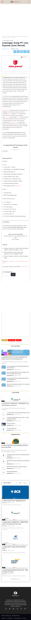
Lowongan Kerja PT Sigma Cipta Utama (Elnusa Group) (18, 412)
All (16, 482)
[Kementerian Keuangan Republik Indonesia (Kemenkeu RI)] (3, 461)
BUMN (9, 113)
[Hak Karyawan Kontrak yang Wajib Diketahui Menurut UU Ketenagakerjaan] (3, 379)
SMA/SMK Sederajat (15, 36)
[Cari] (13, 274)
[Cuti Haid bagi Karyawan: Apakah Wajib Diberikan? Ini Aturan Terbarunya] (3, 367)
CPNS (17, 113)
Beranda (4, 36)
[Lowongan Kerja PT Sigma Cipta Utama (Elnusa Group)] (3, 413)
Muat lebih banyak (15, 579)
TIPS (3, 354)
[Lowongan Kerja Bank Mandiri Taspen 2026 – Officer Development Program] (3, 418)
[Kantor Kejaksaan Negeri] (3, 472)
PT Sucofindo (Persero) (11, 428)
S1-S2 (18, 117)
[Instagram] (9, 608)
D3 (8, 117)
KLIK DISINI (25, 266)
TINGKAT (8, 36)
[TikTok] (21, 608)
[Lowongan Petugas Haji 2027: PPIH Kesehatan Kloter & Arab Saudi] (3, 455)
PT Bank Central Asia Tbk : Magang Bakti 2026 (13, 500)
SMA (6, 117)
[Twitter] (24, 51)
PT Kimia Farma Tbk (11, 423)
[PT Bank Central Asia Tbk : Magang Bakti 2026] (15, 492)
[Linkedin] (28, 51)
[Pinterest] (17, 608)
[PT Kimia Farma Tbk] (3, 424)
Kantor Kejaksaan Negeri (12, 471)
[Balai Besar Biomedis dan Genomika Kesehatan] (3, 467)
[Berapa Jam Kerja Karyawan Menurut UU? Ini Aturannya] (3, 384)
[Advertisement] (15, 19)
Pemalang (18, 186)
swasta (18, 340)
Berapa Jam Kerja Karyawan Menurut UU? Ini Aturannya (18, 384)
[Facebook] (14, 51)
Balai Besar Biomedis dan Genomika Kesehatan (17, 466)
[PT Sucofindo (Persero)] (3, 429)
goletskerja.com (5, 48)
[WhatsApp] (18, 51)
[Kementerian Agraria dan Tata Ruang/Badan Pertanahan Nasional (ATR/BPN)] (15, 441)
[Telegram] (21, 51)
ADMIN (3, 443)
